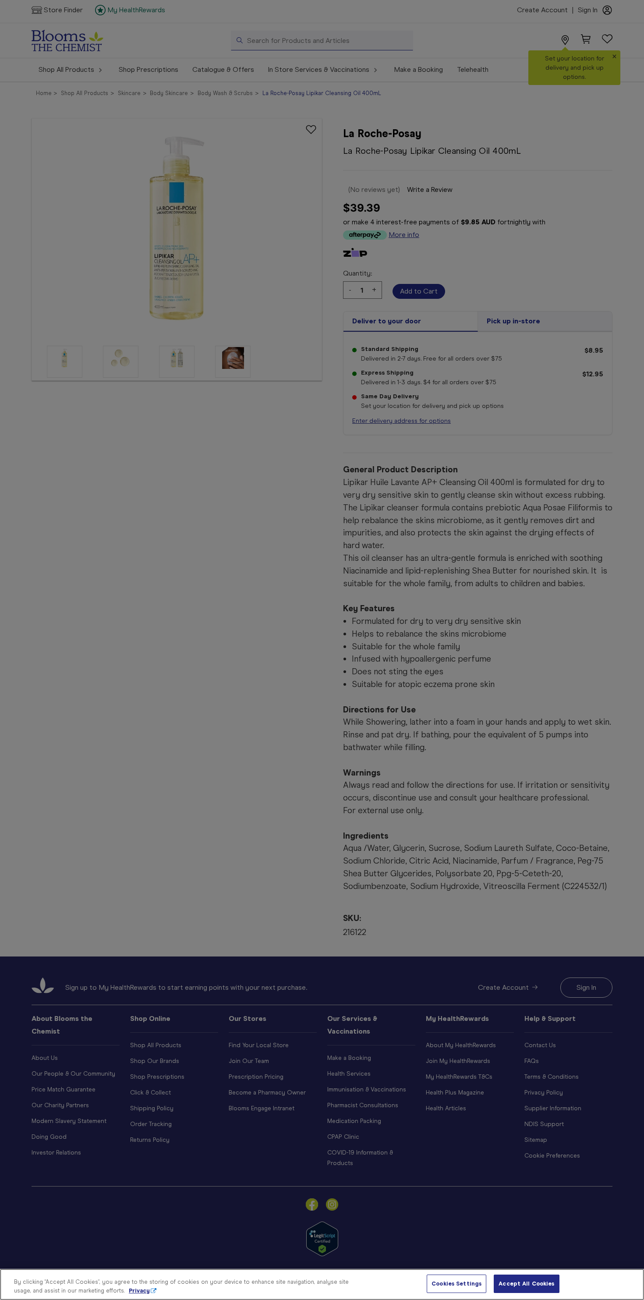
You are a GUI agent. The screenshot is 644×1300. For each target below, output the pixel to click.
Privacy (139, 1290)
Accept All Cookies (526, 1283)
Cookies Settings (456, 1283)
